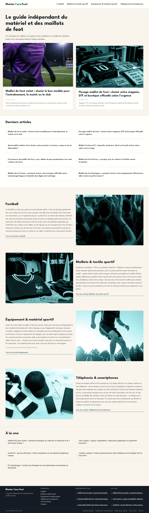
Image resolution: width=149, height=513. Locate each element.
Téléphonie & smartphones (131, 4)
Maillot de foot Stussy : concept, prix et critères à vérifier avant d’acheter (107, 160)
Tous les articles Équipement (17, 352)
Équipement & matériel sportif (104, 4)
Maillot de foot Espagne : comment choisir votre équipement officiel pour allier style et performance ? (111, 174)
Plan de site (133, 511)
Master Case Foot (15, 490)
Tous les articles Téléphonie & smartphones (93, 410)
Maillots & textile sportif (77, 4)
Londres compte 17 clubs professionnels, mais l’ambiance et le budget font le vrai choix (110, 454)
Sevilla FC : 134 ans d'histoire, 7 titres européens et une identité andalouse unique (38, 454)
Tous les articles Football (15, 236)
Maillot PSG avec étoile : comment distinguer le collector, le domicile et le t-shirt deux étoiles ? (39, 442)
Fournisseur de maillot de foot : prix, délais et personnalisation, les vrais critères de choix (40, 160)
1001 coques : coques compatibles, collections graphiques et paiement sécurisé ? (108, 442)
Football (60, 4)
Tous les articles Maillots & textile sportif (92, 294)
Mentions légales (88, 511)
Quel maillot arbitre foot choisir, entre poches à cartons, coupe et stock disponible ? (40, 147)
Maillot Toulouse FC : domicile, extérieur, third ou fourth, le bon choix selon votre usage (109, 147)
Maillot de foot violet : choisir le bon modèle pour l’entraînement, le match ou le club (37, 133)
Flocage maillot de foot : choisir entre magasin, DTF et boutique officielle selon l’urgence (111, 133)
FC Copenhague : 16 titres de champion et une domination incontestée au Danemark (38, 466)
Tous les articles (46, 502)
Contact (141, 511)
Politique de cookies (121, 511)
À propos (43, 504)
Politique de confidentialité (104, 511)
